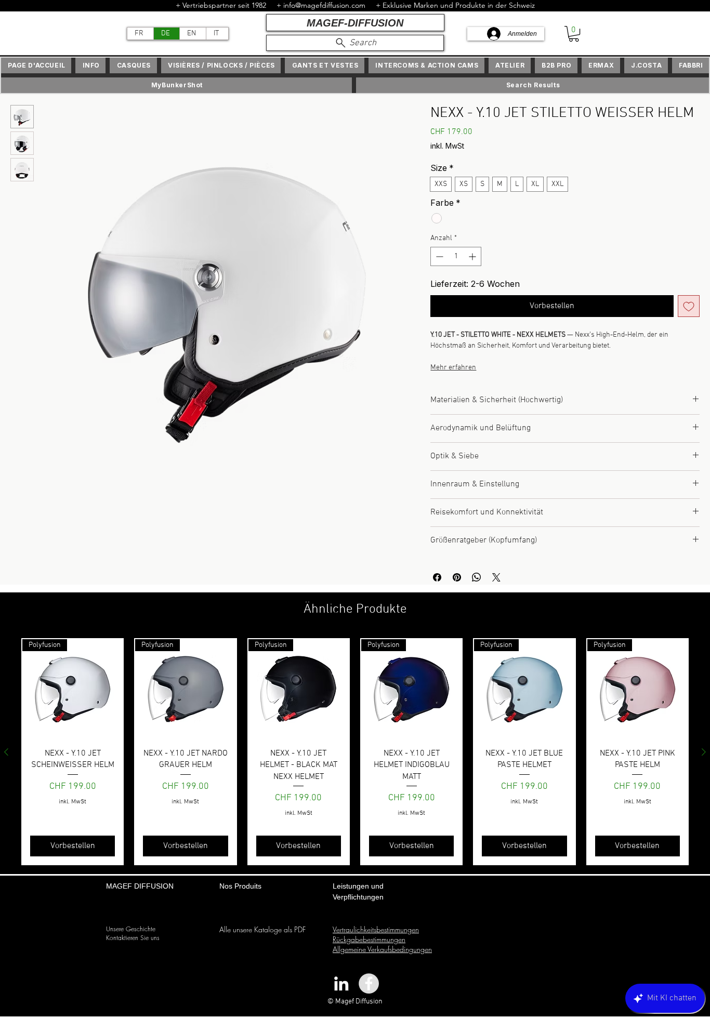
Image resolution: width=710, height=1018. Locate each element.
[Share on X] (496, 577)
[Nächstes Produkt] (704, 752)
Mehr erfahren (453, 367)
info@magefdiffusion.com (324, 5)
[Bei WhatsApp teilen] (476, 577)
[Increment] (473, 256)
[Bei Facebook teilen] (437, 577)
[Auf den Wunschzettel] (689, 306)
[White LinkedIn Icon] (341, 983)
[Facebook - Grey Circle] (369, 983)
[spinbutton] (456, 256)
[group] (355, 752)
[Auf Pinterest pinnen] (457, 577)
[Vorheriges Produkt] (6, 752)
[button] (573, 34)
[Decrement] (438, 256)
